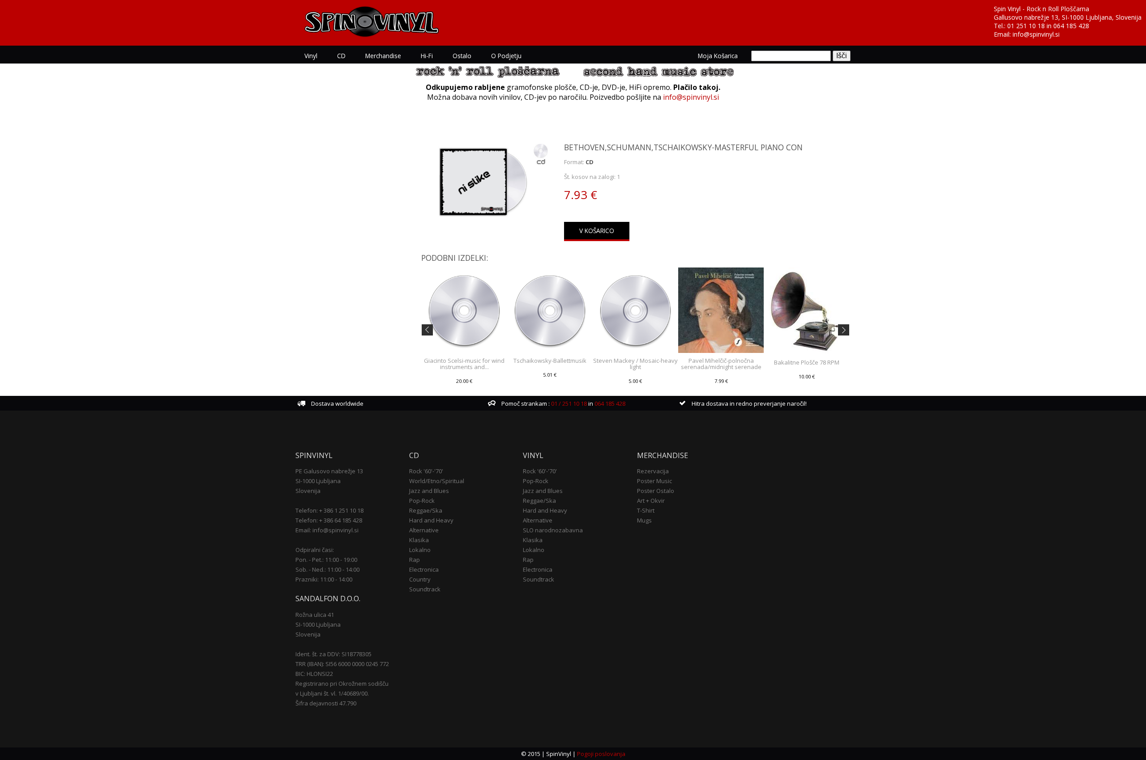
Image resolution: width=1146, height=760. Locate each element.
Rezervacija (653, 471)
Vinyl (310, 55)
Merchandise (383, 55)
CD (341, 55)
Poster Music (654, 481)
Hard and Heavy (431, 520)
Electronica (424, 569)
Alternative (424, 530)
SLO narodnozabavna (553, 530)
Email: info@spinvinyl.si (327, 530)
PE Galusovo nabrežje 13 (329, 471)
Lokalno (420, 550)
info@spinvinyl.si (1036, 34)
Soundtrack (424, 589)
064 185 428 (1071, 25)
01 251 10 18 (1026, 25)
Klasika (419, 540)
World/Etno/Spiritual (436, 481)
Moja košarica (718, 55)
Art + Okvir (651, 501)
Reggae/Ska (425, 510)
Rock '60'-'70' (426, 471)
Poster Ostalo (655, 491)
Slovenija (308, 491)
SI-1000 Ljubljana (318, 481)
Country (420, 579)
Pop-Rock (422, 501)
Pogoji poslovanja (601, 754)
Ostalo (462, 55)
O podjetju (506, 55)
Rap (414, 560)
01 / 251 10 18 (568, 403)
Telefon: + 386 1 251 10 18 (329, 510)
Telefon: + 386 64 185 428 (328, 520)
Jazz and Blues (429, 491)
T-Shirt (645, 510)
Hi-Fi (427, 55)
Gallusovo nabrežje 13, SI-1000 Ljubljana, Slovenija (1068, 17)
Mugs (644, 520)
